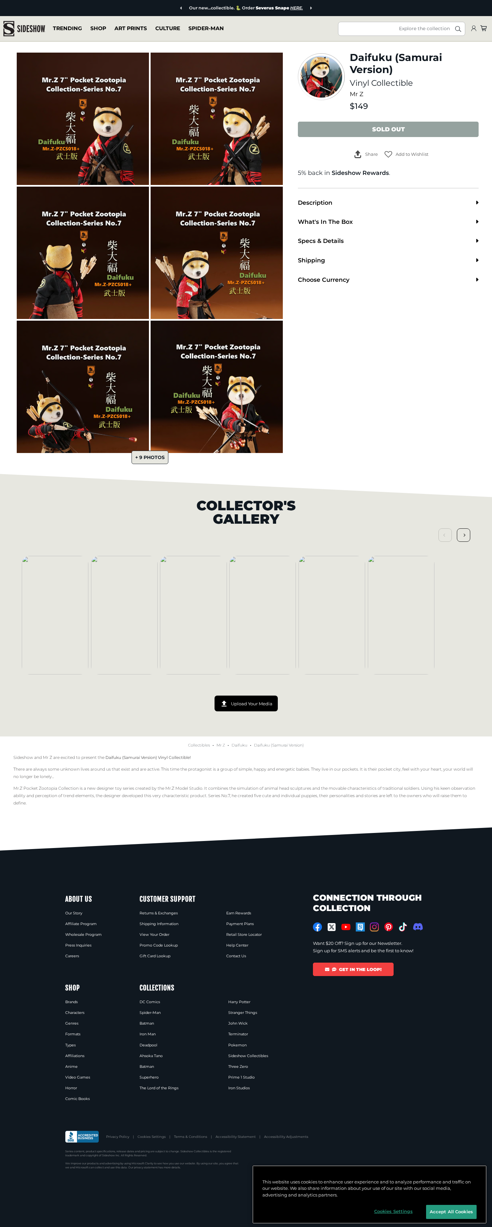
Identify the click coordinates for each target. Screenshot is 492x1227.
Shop (98, 28)
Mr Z (356, 94)
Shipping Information (159, 923)
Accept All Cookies (451, 1211)
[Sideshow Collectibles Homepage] (24, 28)
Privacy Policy (117, 1137)
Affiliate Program (81, 923)
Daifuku (239, 745)
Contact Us (236, 956)
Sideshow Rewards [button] (360, 172)
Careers (72, 956)
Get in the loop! (360, 969)
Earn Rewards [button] (238, 913)
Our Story (73, 913)
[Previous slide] (181, 8)
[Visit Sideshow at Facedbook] (317, 926)
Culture (167, 28)
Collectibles (199, 745)
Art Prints (130, 28)
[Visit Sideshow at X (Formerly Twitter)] (331, 927)
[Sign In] (474, 28)
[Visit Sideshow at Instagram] (374, 926)
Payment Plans (240, 923)
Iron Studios (239, 1088)
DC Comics (150, 1001)
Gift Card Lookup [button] (155, 956)
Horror (71, 1088)
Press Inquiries (78, 945)
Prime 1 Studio (241, 1077)
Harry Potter (239, 1001)
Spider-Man (206, 28)
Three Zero (238, 1066)
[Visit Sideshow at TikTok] (402, 926)
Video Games (77, 1077)
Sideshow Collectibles (248, 1055)
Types (70, 1045)
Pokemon (237, 1045)
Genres (71, 1023)
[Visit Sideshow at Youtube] (345, 926)
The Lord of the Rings (159, 1088)
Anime (71, 1066)
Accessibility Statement (236, 1137)
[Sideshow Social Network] (360, 926)
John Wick (238, 1023)
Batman (147, 1023)
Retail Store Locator (244, 934)
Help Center (237, 945)
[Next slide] (311, 8)
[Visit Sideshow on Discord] (417, 926)
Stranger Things (242, 1012)
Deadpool (148, 1045)
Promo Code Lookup (159, 945)
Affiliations (74, 1055)
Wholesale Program (83, 934)
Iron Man (148, 1034)
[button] (406, 154)
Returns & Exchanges (159, 913)
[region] (369, 1194)
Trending (67, 28)
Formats (72, 1034)
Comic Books (77, 1098)
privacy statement (146, 1167)
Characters (74, 1012)
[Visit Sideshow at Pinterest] (388, 926)
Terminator (238, 1034)
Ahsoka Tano (151, 1055)
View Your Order (154, 934)
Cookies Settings (152, 1137)
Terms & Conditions (190, 1137)
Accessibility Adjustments (286, 1137)
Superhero (149, 1077)
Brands (71, 1001)
